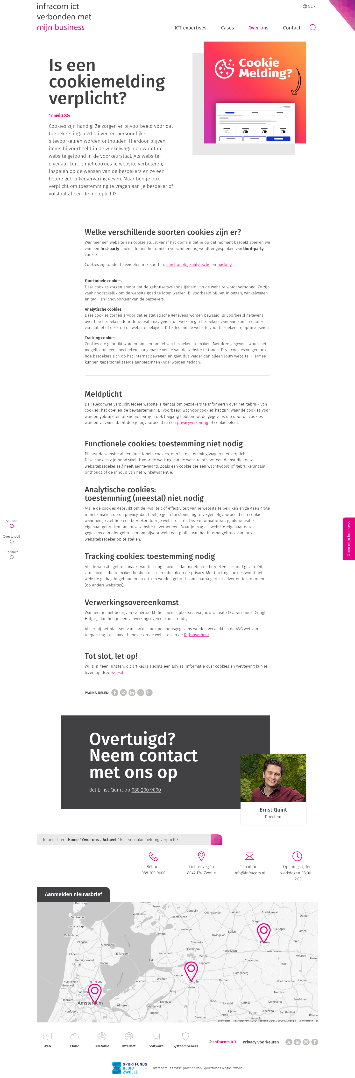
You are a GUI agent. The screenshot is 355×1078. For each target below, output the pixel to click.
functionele (176, 264)
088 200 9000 (153, 873)
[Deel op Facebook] (114, 692)
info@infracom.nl (249, 873)
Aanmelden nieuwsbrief (73, 894)
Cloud (74, 1046)
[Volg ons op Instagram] (306, 1042)
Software (156, 1046)
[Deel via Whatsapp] (140, 692)
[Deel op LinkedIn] (131, 692)
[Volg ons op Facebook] (314, 1042)
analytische (199, 264)
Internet (129, 1046)
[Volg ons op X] (288, 1042)
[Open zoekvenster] (313, 28)
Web (47, 1046)
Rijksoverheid (196, 634)
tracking (224, 264)
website (118, 672)
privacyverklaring (193, 422)
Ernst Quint (273, 810)
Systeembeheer (185, 1046)
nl (310, 6)
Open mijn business (349, 538)
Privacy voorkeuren (261, 1042)
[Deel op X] (123, 692)
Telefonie (101, 1046)
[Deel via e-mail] (149, 692)
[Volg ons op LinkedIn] (297, 1042)
